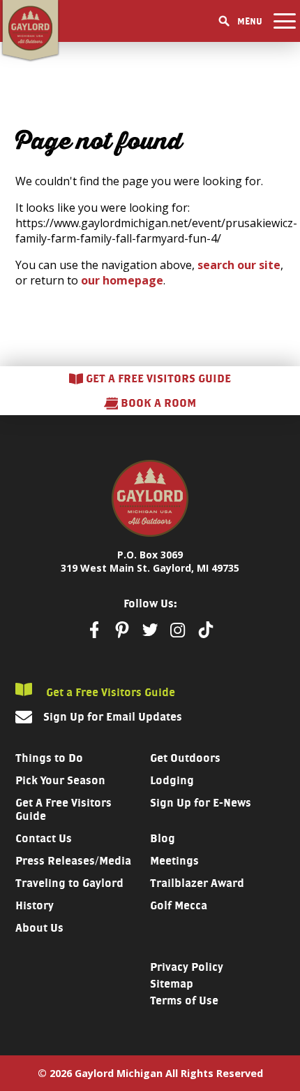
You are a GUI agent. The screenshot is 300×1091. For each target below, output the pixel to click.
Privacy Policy (186, 967)
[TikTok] (205, 629)
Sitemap (171, 983)
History (34, 905)
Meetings (174, 860)
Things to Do (49, 758)
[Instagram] (177, 630)
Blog (162, 838)
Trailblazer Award (197, 883)
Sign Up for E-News (200, 802)
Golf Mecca (178, 905)
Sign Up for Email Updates (112, 716)
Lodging (172, 780)
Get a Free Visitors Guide (109, 692)
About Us (39, 927)
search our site (238, 265)
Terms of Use (184, 1000)
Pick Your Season (60, 780)
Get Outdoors (185, 758)
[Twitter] (150, 629)
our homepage (122, 280)
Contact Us (43, 838)
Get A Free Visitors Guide (63, 809)
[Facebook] (94, 629)
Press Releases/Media (73, 860)
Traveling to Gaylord (69, 883)
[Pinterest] (122, 629)
